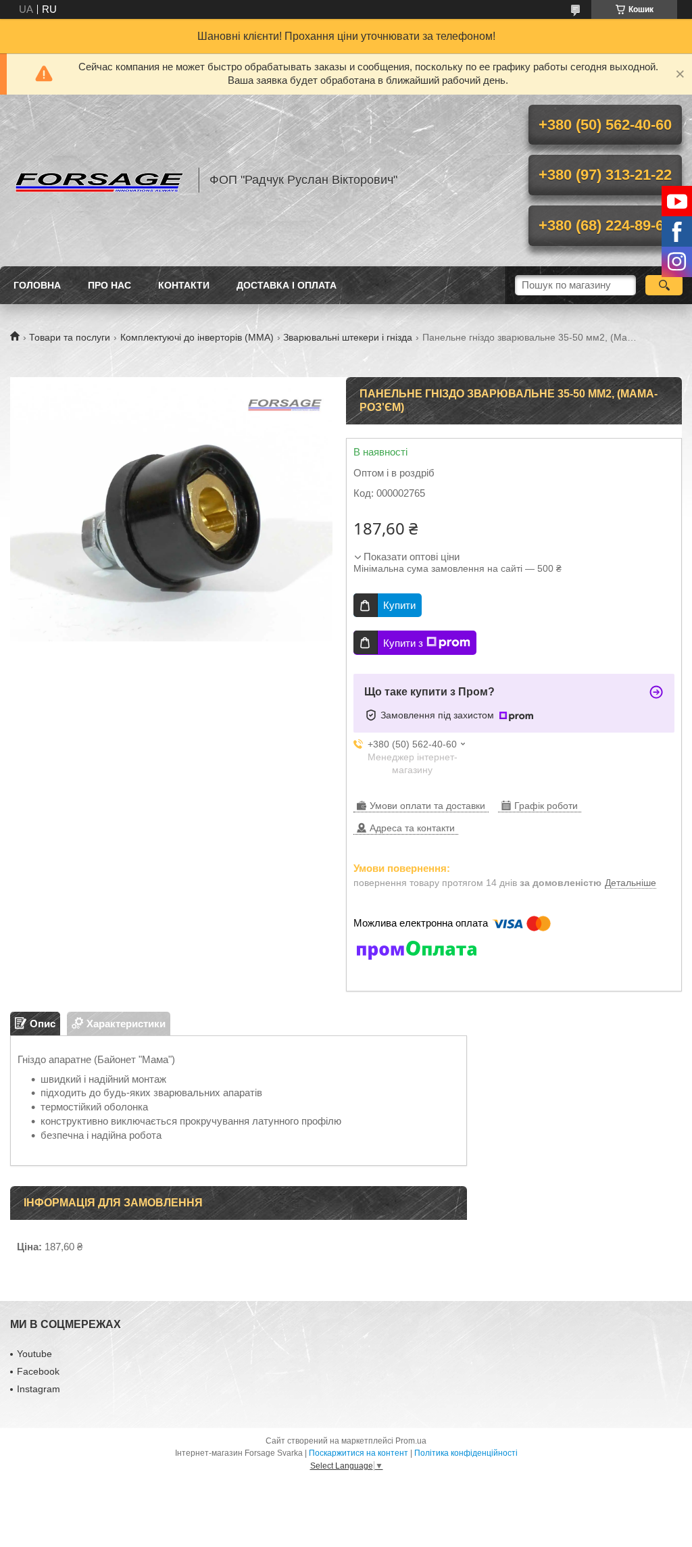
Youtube (34, 1353)
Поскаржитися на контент (358, 1453)
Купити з (403, 643)
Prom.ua (410, 1441)
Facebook (38, 1371)
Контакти (183, 285)
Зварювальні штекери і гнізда (347, 337)
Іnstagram (38, 1388)
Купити (399, 605)
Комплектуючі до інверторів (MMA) (197, 337)
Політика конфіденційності (466, 1453)
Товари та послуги (69, 337)
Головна (37, 285)
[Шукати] (664, 285)
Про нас (109, 285)
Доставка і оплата (287, 285)
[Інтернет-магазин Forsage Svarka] (98, 180)
